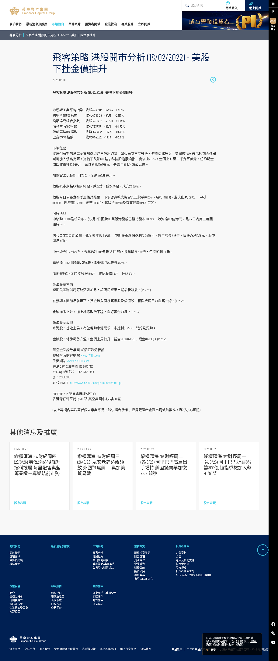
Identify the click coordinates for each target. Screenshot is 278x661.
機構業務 (139, 575)
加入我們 (44, 648)
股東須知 (181, 567)
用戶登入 (232, 8)
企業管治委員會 (18, 607)
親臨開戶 (98, 596)
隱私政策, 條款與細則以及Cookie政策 (231, 643)
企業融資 (139, 563)
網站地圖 (146, 648)
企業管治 (14, 586)
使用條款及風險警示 (66, 648)
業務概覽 (139, 546)
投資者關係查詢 (185, 571)
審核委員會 (16, 596)
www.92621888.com (78, 361)
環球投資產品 (142, 552)
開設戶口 (56, 592)
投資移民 (139, 571)
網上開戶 (255, 8)
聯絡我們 (14, 563)
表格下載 (56, 600)
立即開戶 (98, 586)
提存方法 (56, 604)
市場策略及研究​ (143, 578)
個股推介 (98, 556)
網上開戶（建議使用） (106, 592)
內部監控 (14, 611)
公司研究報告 (101, 560)
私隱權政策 (89, 648)
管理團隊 (14, 556)
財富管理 (139, 556)
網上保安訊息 (128, 648)
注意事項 (98, 604)
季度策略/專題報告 (104, 563)
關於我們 (14, 546)
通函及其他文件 (185, 560)
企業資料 (181, 552)
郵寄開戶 (98, 600)
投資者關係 (182, 546)
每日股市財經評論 (103, 567)
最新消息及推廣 (60, 546)
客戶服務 (56, 586)
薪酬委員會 (16, 600)
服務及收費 (57, 596)
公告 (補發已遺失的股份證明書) (194, 575)
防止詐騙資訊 (108, 648)
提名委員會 (16, 604)
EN (273, 3)
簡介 (12, 592)
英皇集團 (177, 649)
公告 (178, 556)
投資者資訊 (182, 563)
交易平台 (273, 27)
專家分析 (15, 35)
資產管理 (139, 560)
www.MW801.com (90, 355)
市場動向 (98, 546)
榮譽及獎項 (16, 560)
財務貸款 (139, 567)
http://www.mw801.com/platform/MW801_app (95, 383)
